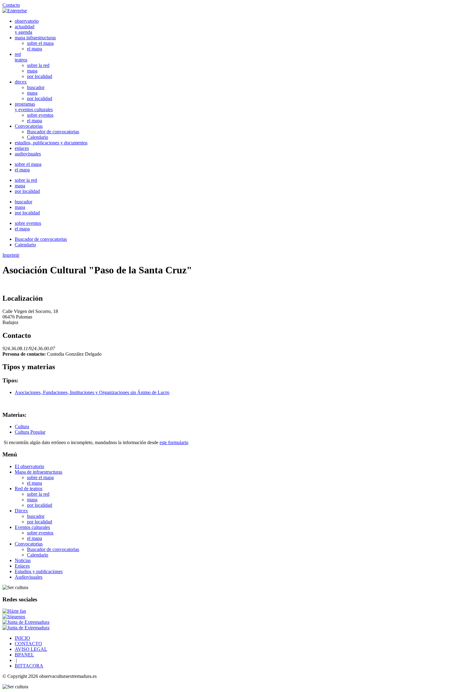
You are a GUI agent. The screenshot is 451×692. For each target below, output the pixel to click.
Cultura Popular (30, 432)
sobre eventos (40, 115)
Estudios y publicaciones (39, 571)
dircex (21, 81)
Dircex (21, 510)
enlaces (22, 148)
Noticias (23, 560)
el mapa (34, 48)
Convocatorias (29, 126)
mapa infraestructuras (35, 37)
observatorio (27, 21)
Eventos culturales (32, 527)
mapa (32, 70)
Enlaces (22, 566)
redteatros (21, 57)
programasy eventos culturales (34, 106)
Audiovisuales (28, 577)
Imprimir (10, 255)
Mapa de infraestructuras (38, 472)
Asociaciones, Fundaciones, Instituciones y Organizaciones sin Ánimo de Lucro (92, 392)
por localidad (39, 76)
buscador (35, 87)
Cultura (22, 426)
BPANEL (24, 654)
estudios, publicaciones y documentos (51, 142)
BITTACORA (29, 665)
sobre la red (38, 65)
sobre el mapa (40, 43)
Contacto (11, 5)
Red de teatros (28, 488)
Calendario (37, 137)
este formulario (174, 442)
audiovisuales (28, 153)
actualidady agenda (24, 29)
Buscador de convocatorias (53, 131)
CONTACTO (28, 643)
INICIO (22, 638)
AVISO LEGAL (31, 649)
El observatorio (29, 466)
